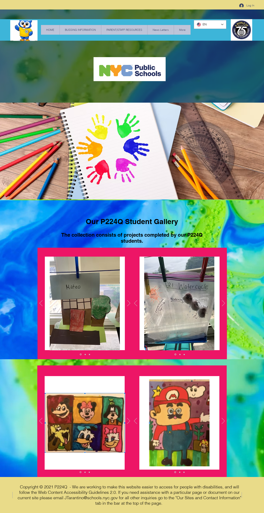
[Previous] (41, 303)
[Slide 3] (89, 354)
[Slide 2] (85, 354)
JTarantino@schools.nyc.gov (91, 497)
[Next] (128, 303)
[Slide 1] (81, 354)
